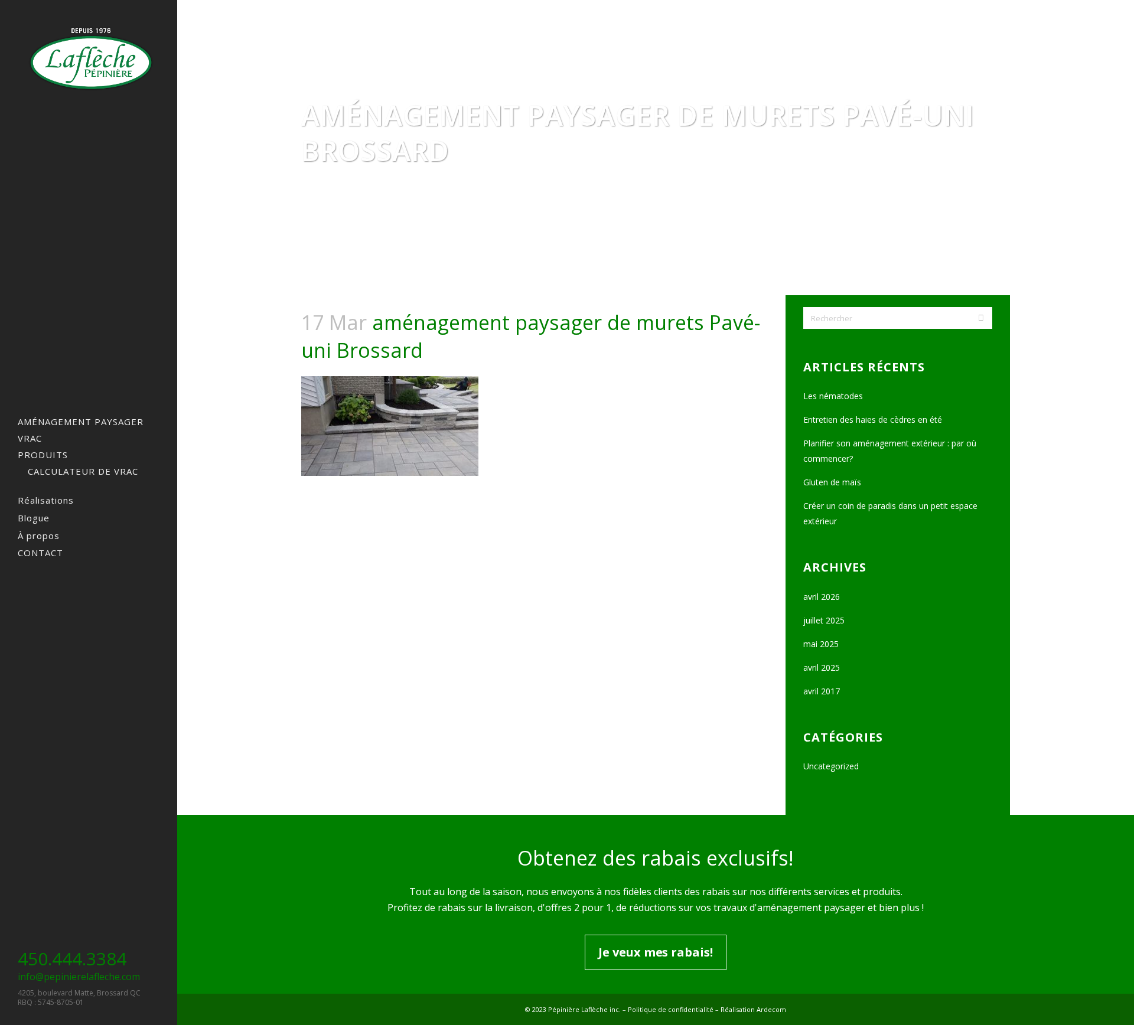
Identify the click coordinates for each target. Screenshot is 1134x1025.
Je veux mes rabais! (655, 952)
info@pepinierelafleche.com (79, 976)
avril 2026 (821, 596)
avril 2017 (821, 691)
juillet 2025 (824, 620)
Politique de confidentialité (670, 1009)
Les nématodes (833, 395)
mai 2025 (821, 643)
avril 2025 (821, 667)
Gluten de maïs (832, 482)
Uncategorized (831, 766)
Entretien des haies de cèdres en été (872, 419)
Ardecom (771, 1009)
